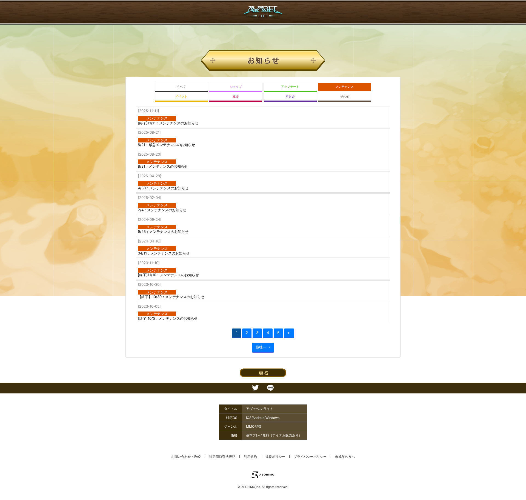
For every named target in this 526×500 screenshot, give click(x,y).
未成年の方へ (345, 457)
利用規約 (250, 457)
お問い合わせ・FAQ (186, 457)
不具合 (290, 96)
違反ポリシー (275, 457)
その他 (344, 96)
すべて (181, 86)
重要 (236, 96)
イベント (181, 96)
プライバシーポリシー (310, 457)
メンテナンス (345, 86)
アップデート (290, 86)
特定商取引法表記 (222, 457)
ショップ (236, 86)
